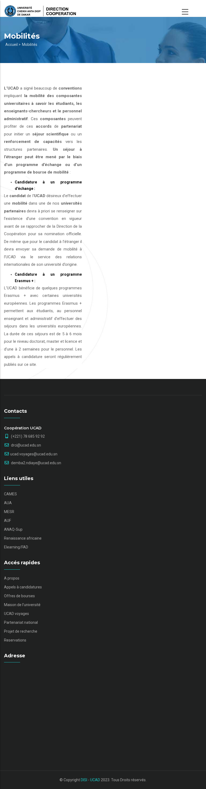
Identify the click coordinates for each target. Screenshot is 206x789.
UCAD (95, 780)
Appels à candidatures (23, 587)
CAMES (10, 494)
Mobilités (29, 44)
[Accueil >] (40, 8)
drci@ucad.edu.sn (25, 445)
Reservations (15, 640)
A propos (11, 578)
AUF (7, 520)
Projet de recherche (20, 631)
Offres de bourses (19, 596)
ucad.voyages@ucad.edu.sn (33, 454)
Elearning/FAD (16, 547)
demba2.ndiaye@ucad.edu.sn (35, 463)
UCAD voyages (16, 613)
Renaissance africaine (23, 538)
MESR (9, 512)
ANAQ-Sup (13, 529)
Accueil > (13, 44)
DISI (84, 780)
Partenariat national (21, 622)
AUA (8, 503)
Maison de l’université (22, 605)
